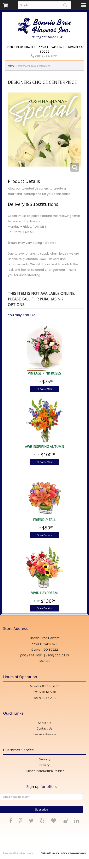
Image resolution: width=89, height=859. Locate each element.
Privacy (44, 765)
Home (11, 65)
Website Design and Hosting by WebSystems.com (63, 853)
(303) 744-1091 (46, 56)
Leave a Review (44, 734)
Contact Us (44, 728)
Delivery (45, 759)
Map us (44, 661)
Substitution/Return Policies (44, 771)
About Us (44, 723)
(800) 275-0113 (57, 655)
